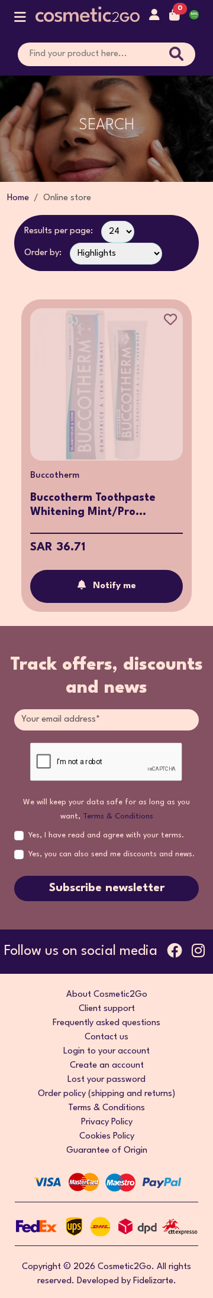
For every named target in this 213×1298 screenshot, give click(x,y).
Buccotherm (54, 475)
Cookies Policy (106, 1136)
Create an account (107, 1065)
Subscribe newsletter (106, 888)
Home (18, 198)
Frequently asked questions (106, 1023)
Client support (107, 1009)
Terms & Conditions (118, 816)
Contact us (106, 1037)
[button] (20, 19)
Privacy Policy (107, 1122)
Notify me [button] (114, 586)
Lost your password (106, 1079)
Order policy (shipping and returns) (106, 1094)
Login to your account (106, 1051)
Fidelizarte (153, 1281)
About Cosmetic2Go (106, 994)
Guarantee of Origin (106, 1150)
